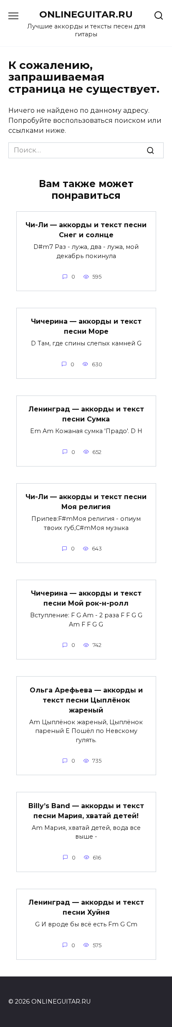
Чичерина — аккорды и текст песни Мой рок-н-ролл (86, 598)
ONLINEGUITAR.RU (86, 14)
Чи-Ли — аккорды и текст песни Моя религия (86, 502)
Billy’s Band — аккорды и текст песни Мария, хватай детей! (86, 810)
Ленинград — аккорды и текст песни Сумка (86, 414)
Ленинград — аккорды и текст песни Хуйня (86, 907)
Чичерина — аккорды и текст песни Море (86, 326)
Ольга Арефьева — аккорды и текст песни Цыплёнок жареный (86, 700)
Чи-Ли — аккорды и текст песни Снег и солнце (86, 230)
